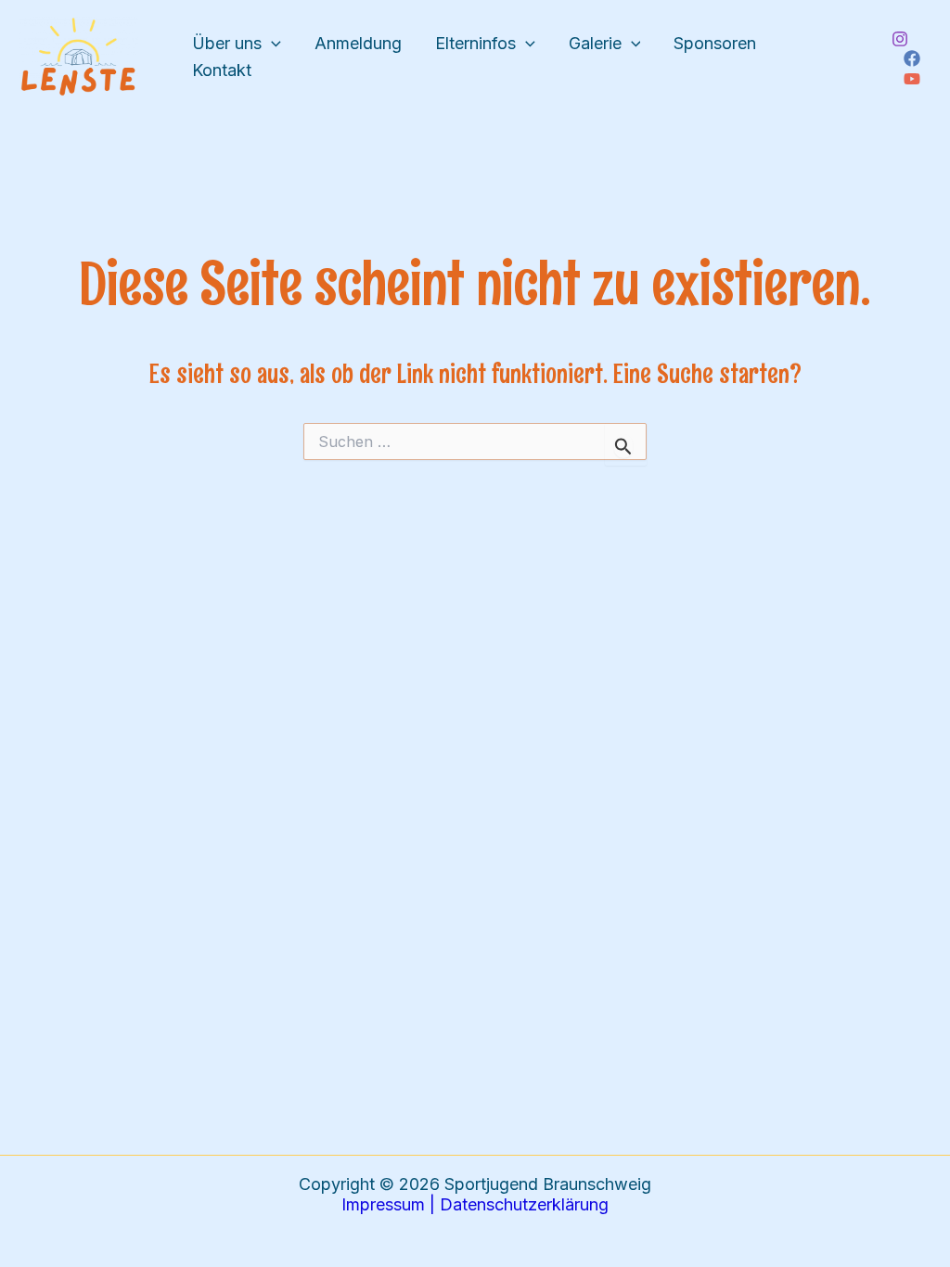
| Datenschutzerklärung (517, 1204)
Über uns (227, 43)
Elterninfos (475, 43)
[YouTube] (912, 78)
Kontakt (221, 70)
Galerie (595, 43)
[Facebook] (912, 58)
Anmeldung (358, 43)
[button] (271, 44)
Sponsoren (715, 43)
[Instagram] (900, 39)
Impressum (383, 1204)
